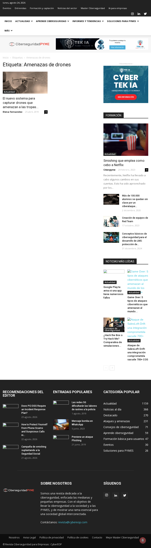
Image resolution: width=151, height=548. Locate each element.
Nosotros (14, 537)
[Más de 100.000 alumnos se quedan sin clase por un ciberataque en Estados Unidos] (111, 199)
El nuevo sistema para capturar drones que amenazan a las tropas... (21, 102)
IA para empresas (118, 8)
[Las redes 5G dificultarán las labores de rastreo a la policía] (61, 406)
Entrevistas (20, 8)
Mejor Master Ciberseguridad (122, 537)
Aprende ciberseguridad (51, 21)
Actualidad (22, 21)
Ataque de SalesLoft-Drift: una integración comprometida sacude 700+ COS (137, 352)
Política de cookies (77, 537)
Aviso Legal (29, 537)
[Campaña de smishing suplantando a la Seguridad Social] (10, 450)
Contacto (97, 537)
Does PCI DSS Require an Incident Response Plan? (33, 409)
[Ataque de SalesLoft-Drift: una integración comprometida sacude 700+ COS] (137, 330)
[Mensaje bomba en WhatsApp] (61, 424)
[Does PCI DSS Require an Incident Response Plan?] (10, 409)
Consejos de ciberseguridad (112, 329)
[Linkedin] (139, 13)
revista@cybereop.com (72, 522)
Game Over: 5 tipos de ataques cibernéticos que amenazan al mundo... (137, 304)
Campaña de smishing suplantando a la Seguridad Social (33, 450)
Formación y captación (42, 8)
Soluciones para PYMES (121, 21)
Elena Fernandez (12, 111)
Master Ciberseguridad (93, 8)
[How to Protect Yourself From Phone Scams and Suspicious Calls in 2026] (10, 428)
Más (7, 30)
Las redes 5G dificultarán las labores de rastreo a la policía (84, 406)
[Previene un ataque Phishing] (61, 440)
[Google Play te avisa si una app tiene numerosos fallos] (113, 276)
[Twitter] (145, 13)
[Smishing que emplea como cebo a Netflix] (125, 139)
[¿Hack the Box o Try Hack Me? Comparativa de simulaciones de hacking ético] (113, 325)
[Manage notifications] (143, 540)
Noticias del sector (67, 8)
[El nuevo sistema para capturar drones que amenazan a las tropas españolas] (25, 83)
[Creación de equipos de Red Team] (111, 221)
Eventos (7, 8)
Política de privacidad (52, 537)
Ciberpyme (109, 169)
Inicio (8, 21)
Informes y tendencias (86, 21)
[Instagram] (132, 13)
